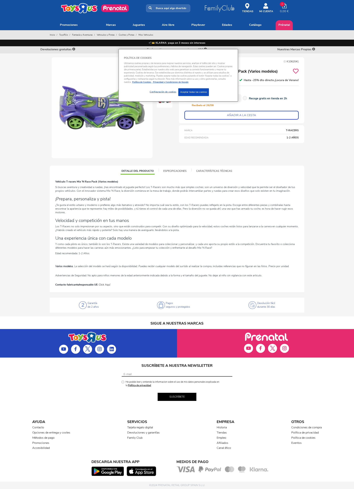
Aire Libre (168, 25)
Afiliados (222, 443)
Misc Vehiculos (145, 34)
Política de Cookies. (142, 82)
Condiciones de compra (306, 427)
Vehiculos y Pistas (106, 34)
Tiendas (222, 433)
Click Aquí (104, 284)
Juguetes (139, 25)
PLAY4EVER (198, 25)
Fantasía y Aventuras (82, 34)
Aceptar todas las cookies (193, 92)
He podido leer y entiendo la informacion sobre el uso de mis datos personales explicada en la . (172, 383)
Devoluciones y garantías (143, 433)
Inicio (52, 34)
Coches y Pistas (126, 34)
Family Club (135, 438)
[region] (178, 75)
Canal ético (224, 448)
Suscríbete (177, 396)
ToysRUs (63, 34)
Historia (222, 427)
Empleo (221, 438)
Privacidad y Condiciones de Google (170, 82)
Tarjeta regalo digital (140, 427)
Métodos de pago (43, 438)
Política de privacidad (139, 385)
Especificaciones (175, 171)
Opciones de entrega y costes (51, 433)
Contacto (38, 427)
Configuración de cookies (163, 91)
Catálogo (255, 25)
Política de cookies (303, 438)
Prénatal (284, 25)
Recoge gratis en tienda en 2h (268, 98)
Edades (227, 25)
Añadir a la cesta (241, 115)
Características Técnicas (214, 171)
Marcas (111, 25)
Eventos (296, 443)
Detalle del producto (137, 171)
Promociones (69, 25)
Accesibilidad (41, 448)
